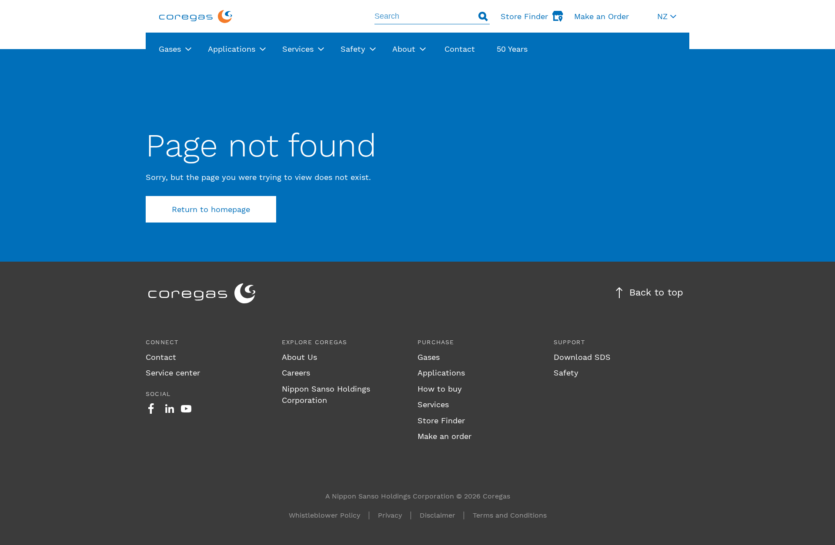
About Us (299, 357)
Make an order (444, 436)
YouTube (186, 408)
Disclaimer (437, 515)
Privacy (390, 515)
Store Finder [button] (524, 16)
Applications (441, 372)
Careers (296, 372)
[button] (666, 16)
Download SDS (582, 357)
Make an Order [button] (601, 16)
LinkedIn (169, 408)
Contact (161, 357)
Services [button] (298, 48)
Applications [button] (231, 48)
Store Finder (441, 420)
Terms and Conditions (510, 515)
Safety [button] (353, 48)
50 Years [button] (512, 48)
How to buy (440, 388)
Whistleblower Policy (325, 515)
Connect (162, 342)
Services (433, 404)
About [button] (403, 48)
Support (569, 342)
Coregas (196, 16)
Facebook (151, 408)
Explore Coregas (314, 342)
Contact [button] (459, 48)
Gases (429, 357)
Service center (173, 372)
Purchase (436, 342)
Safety (566, 372)
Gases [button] (170, 48)
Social (158, 393)
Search (483, 16)
